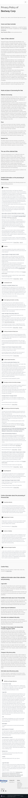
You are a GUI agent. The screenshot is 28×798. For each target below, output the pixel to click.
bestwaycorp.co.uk (5, 773)
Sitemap (22, 796)
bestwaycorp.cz (13, 774)
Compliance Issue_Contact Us (22, 788)
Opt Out (21, 278)
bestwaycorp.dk (20, 774)
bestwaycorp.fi (5, 776)
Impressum (19, 786)
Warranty (19, 782)
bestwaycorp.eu (19, 772)
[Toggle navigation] (25, 2)
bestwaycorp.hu (18, 776)
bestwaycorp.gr (11, 776)
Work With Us (11, 782)
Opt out (21, 242)
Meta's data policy (13, 217)
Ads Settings (18, 445)
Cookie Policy (9, 571)
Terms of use (19, 785)
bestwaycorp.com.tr (6, 774)
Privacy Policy (16, 242)
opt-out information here (10, 322)
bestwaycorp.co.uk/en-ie (15, 773)
